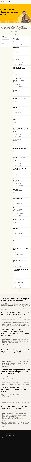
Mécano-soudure (12, 441)
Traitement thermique (5, 445)
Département (4, 43)
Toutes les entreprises (5, 439)
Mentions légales (9, 460)
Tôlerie (11, 439)
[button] (29, 2)
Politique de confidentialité (15, 460)
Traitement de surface (13, 443)
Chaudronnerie (4, 443)
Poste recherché (4, 40)
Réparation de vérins (13, 445)
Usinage (3, 441)
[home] (5, 1)
